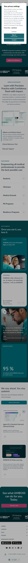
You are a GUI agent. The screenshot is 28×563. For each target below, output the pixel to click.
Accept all (14, 40)
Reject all (14, 36)
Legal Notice (14, 27)
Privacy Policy (7, 27)
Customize (14, 31)
